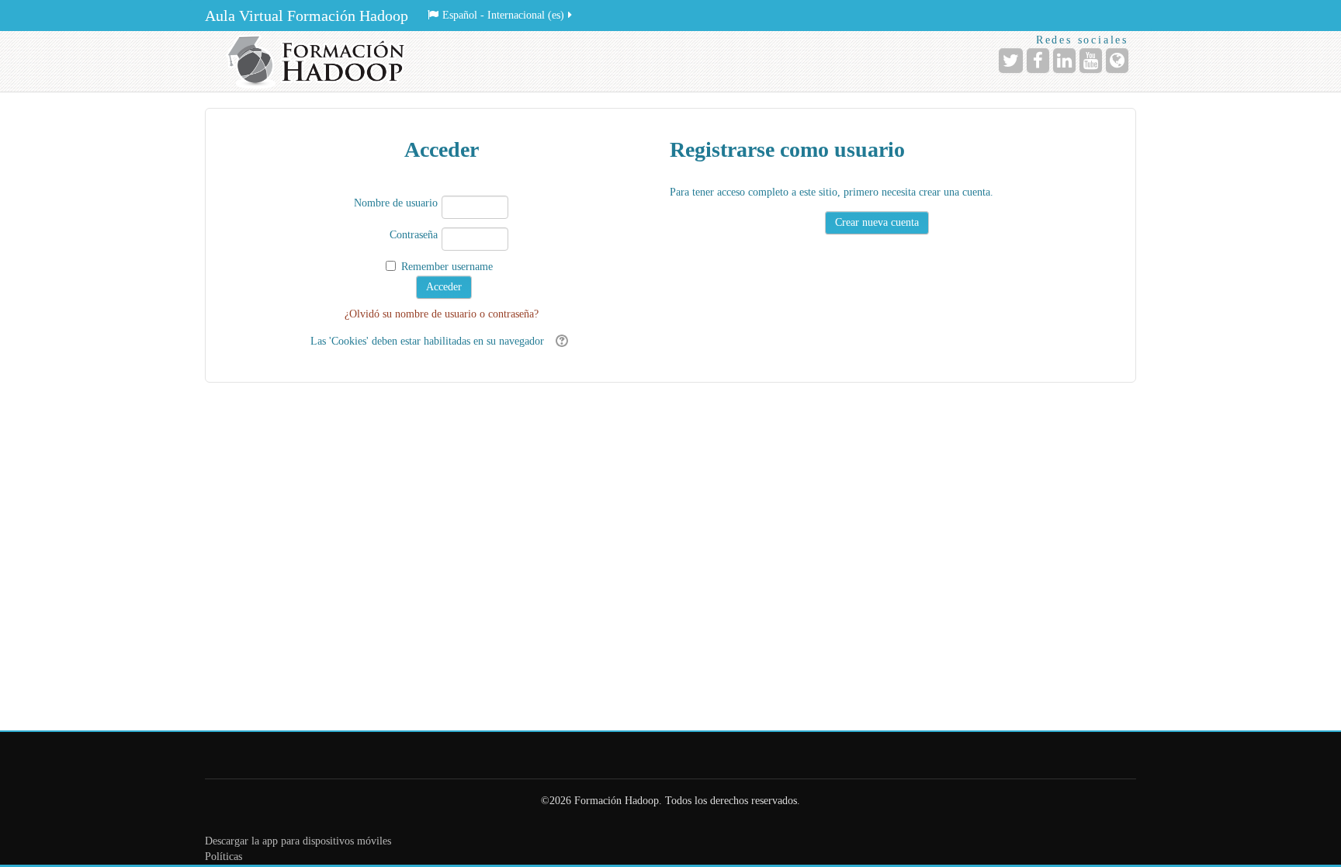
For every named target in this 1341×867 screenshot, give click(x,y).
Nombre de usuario (396, 203)
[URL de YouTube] (1090, 60)
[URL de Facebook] (1038, 60)
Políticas (223, 856)
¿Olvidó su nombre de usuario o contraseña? (442, 314)
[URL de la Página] (1117, 60)
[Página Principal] (321, 61)
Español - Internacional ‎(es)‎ (503, 15)
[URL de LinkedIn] (1064, 60)
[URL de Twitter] (1011, 60)
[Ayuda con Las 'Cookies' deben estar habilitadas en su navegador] (560, 341)
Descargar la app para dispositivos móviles (298, 841)
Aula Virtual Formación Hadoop (306, 15)
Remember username (447, 266)
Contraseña (414, 235)
